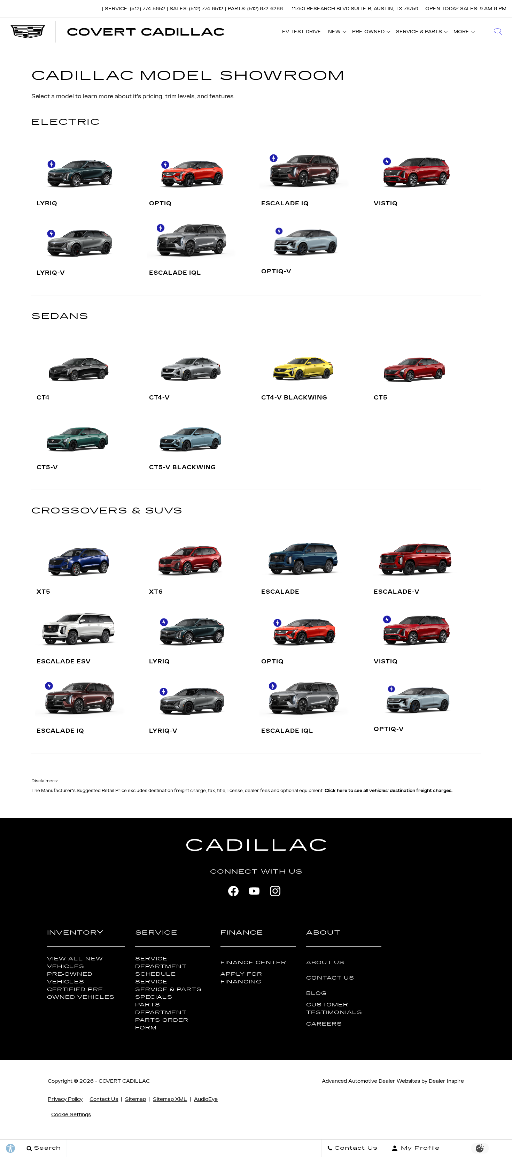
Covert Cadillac (124, 1081)
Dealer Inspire (446, 1081)
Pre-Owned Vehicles (70, 978)
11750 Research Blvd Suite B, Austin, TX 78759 (355, 9)
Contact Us (330, 978)
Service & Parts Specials (168, 993)
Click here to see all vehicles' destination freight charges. (388, 790)
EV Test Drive (301, 32)
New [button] (336, 33)
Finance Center (253, 962)
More (461, 33)
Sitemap (135, 1099)
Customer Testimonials (334, 1008)
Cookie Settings (71, 1115)
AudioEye (206, 1099)
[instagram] (275, 891)
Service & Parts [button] (419, 33)
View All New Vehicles (75, 962)
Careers (324, 1024)
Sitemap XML (170, 1099)
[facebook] (233, 891)
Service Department (161, 962)
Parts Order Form (161, 1024)
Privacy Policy (65, 1099)
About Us (325, 962)
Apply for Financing (241, 978)
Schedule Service (155, 978)
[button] (498, 32)
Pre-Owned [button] (368, 33)
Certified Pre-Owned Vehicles (81, 993)
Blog (316, 993)
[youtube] (254, 891)
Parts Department (161, 1008)
